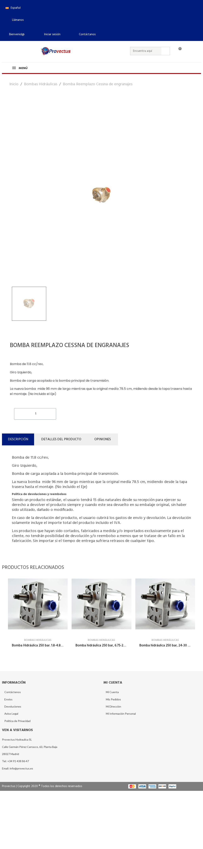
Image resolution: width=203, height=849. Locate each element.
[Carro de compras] (178, 51)
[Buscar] (165, 51)
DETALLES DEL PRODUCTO (61, 439)
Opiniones (102, 439)
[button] (16, 20)
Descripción (18, 439)
